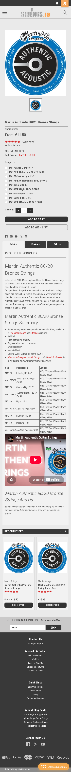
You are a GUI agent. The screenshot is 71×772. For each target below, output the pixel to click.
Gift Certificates (35, 655)
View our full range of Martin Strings (24, 357)
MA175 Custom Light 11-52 (22, 176)
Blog (36, 694)
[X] (21, 236)
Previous (61, 531)
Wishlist (35, 659)
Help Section (35, 691)
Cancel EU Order (35, 671)
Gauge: (10, 162)
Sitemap (26, 769)
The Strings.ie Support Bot (35, 714)
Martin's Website (54, 357)
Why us (57, 244)
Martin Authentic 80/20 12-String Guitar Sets (52, 586)
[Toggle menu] (4, 12)
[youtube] (43, 744)
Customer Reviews (35, 698)
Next (66, 531)
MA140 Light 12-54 (18, 185)
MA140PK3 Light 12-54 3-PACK (24, 189)
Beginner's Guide (35, 687)
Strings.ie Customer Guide (36, 722)
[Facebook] (6, 236)
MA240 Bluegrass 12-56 (21, 193)
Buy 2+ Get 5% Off (27, 155)
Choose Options (18, 605)
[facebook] (28, 744)
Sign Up (39, 663)
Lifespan (35, 333)
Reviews (35, 244)
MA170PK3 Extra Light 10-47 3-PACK (26, 172)
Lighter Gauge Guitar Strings (35, 718)
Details (13, 244)
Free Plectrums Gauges (35, 726)
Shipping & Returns (35, 667)
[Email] (11, 236)
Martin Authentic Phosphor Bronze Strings (18, 586)
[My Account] (57, 3)
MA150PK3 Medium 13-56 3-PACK (25, 202)
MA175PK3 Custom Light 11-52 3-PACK (28, 180)
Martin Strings (10, 581)
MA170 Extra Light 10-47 (21, 167)
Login (30, 663)
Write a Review (12, 145)
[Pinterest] (26, 236)
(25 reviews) (28, 141)
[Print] (16, 236)
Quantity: (9, 209)
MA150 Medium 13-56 (20, 198)
